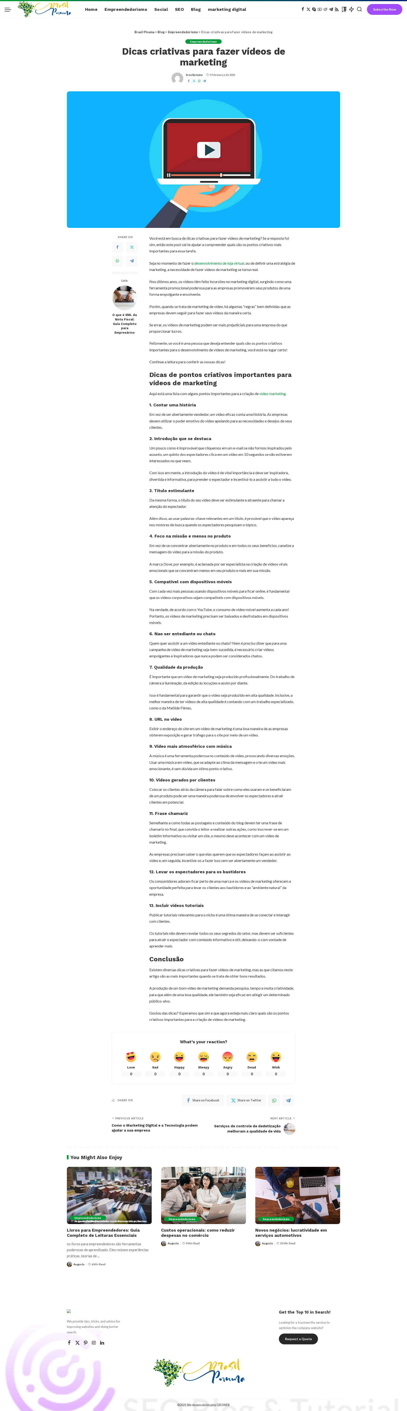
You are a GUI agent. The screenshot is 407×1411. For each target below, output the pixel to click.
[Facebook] (303, 9)
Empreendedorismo (203, 41)
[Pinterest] (85, 1343)
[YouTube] (320, 9)
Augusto (79, 1264)
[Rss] (337, 9)
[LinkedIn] (102, 1343)
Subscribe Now (384, 9)
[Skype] (314, 9)
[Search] (359, 9)
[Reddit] (325, 9)
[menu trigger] (10, 9)
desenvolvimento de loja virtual (219, 263)
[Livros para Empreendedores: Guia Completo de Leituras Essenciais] (109, 1195)
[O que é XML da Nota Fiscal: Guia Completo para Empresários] (124, 298)
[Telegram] (331, 9)
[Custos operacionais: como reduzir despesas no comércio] (203, 1195)
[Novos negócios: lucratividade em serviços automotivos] (297, 1195)
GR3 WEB (223, 1405)
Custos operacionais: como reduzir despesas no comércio (198, 1233)
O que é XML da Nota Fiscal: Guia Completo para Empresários (124, 323)
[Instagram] (94, 1343)
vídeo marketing (272, 393)
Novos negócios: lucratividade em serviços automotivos (291, 1233)
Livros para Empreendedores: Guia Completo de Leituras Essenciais (103, 1233)
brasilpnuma (194, 74)
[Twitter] (308, 9)
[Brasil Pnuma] (47, 9)
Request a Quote (298, 1339)
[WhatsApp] (199, 81)
